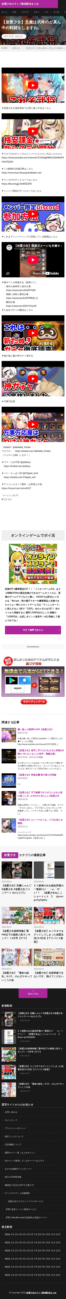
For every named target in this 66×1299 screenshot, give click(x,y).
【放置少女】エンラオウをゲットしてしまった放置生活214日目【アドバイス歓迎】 (49, 936)
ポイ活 (56, 12)
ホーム (4, 12)
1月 (12, 1235)
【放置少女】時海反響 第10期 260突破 (37, 775)
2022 (7, 1267)
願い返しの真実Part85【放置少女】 (36, 729)
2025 (7, 1243)
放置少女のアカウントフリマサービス (25, 1201)
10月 (47, 1243)
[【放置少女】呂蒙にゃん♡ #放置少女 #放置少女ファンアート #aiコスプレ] (9, 1019)
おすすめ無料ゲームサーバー (18, 1169)
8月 (39, 1235)
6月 (31, 1235)
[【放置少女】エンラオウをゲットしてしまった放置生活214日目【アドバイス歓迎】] (9, 1072)
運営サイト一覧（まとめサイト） (20, 1153)
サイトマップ (11, 1120)
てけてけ (25, 12)
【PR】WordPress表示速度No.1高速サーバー (26, 1218)
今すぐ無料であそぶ (33, 630)
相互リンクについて (14, 1137)
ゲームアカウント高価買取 (17, 1193)
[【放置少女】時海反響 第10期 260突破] (9, 780)
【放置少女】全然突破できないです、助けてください (49, 975)
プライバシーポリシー (15, 1128)
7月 (35, 1235)
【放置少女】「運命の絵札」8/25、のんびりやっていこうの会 (17, 976)
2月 (16, 1235)
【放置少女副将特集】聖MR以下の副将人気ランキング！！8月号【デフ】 (16, 934)
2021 (7, 1275)
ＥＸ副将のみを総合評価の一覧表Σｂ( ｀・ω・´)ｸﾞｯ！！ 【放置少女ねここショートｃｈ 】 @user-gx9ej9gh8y (49, 892)
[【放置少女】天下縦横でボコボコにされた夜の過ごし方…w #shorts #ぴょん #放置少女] (9, 798)
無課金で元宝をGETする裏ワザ (19, 1185)
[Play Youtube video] (33, 85)
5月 (28, 1235)
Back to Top (33, 994)
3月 (20, 1235)
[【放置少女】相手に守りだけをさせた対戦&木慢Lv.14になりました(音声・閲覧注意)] (9, 756)
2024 (7, 1251)
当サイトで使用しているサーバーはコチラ (24, 1161)
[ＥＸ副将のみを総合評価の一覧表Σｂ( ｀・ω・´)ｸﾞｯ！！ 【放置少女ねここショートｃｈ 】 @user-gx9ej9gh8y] (9, 1037)
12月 (58, 1243)
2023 (7, 1259)
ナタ (46, 12)
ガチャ (37, 12)
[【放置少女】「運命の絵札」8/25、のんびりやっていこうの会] (9, 1089)
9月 (43, 1243)
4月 (24, 1235)
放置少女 (19, 36)
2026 (7, 1235)
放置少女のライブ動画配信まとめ (41, 1293)
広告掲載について (13, 1145)
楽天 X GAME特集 (13, 1177)
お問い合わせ (11, 1112)
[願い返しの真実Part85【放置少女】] (9, 735)
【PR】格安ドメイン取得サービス (21, 1209)
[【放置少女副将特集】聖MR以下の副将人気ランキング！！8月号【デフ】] (9, 1054)
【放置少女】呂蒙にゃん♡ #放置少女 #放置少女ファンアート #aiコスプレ (16, 889)
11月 (53, 1243)
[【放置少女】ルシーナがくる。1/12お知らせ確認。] (9, 825)
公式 (14, 12)
